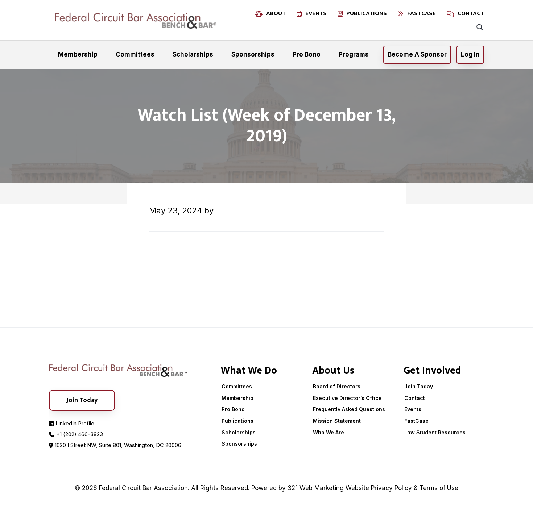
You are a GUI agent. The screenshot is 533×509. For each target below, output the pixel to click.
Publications (237, 421)
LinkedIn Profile (74, 423)
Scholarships (239, 432)
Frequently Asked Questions (349, 409)
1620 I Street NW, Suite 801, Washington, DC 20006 (118, 445)
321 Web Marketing (316, 488)
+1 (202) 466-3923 (79, 434)
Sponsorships (239, 444)
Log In (470, 54)
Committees (237, 386)
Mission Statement (337, 421)
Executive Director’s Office (347, 398)
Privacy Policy (391, 488)
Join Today (418, 386)
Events (412, 409)
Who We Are (328, 432)
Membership (237, 398)
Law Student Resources (435, 432)
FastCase (416, 421)
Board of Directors (336, 386)
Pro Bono (233, 409)
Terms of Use (439, 488)
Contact (414, 398)
